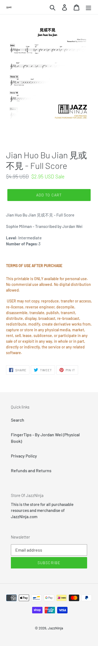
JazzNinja (55, 628)
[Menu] (88, 7)
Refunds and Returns (31, 470)
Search (17, 419)
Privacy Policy (24, 455)
